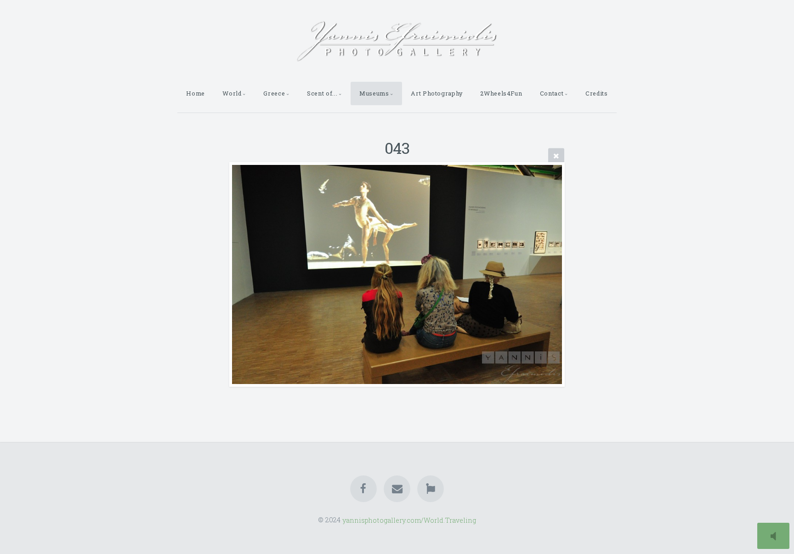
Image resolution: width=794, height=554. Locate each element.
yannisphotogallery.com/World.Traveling (409, 519)
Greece (274, 93)
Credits (596, 93)
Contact (551, 93)
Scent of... (322, 93)
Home (195, 93)
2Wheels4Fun (501, 93)
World (231, 93)
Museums (374, 93)
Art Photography (437, 93)
